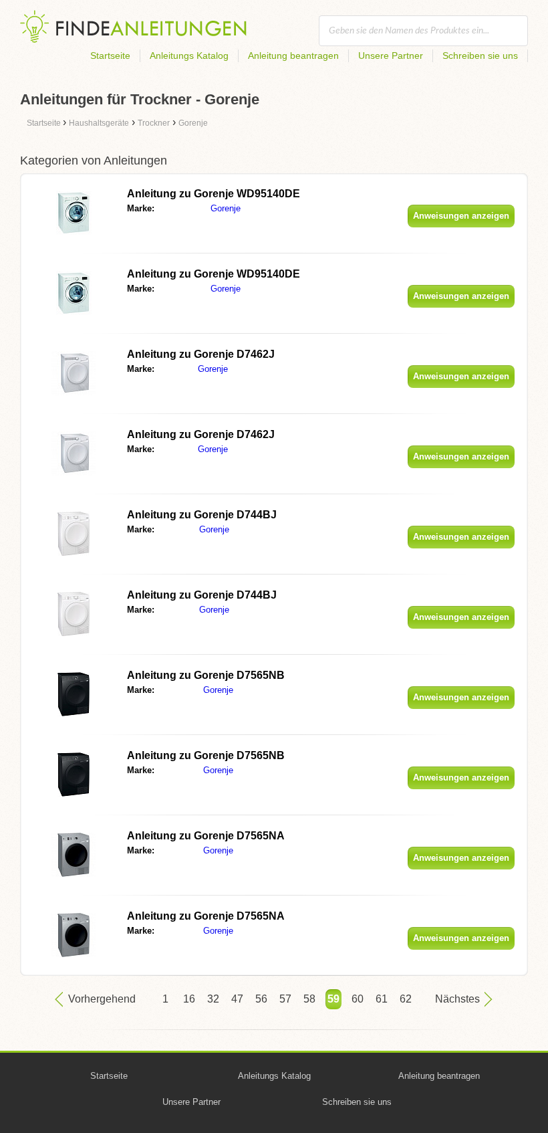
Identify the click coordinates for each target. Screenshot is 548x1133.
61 (382, 999)
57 (285, 999)
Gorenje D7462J (201, 354)
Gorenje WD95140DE (213, 193)
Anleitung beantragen (293, 55)
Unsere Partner (390, 55)
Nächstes (457, 999)
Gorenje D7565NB (206, 675)
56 (261, 999)
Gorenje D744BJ (202, 514)
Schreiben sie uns (480, 55)
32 (213, 999)
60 (358, 999)
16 (189, 999)
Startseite (110, 55)
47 (237, 999)
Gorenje (226, 208)
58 (309, 999)
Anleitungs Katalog (189, 55)
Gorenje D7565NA (206, 835)
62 (406, 999)
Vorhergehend (102, 999)
